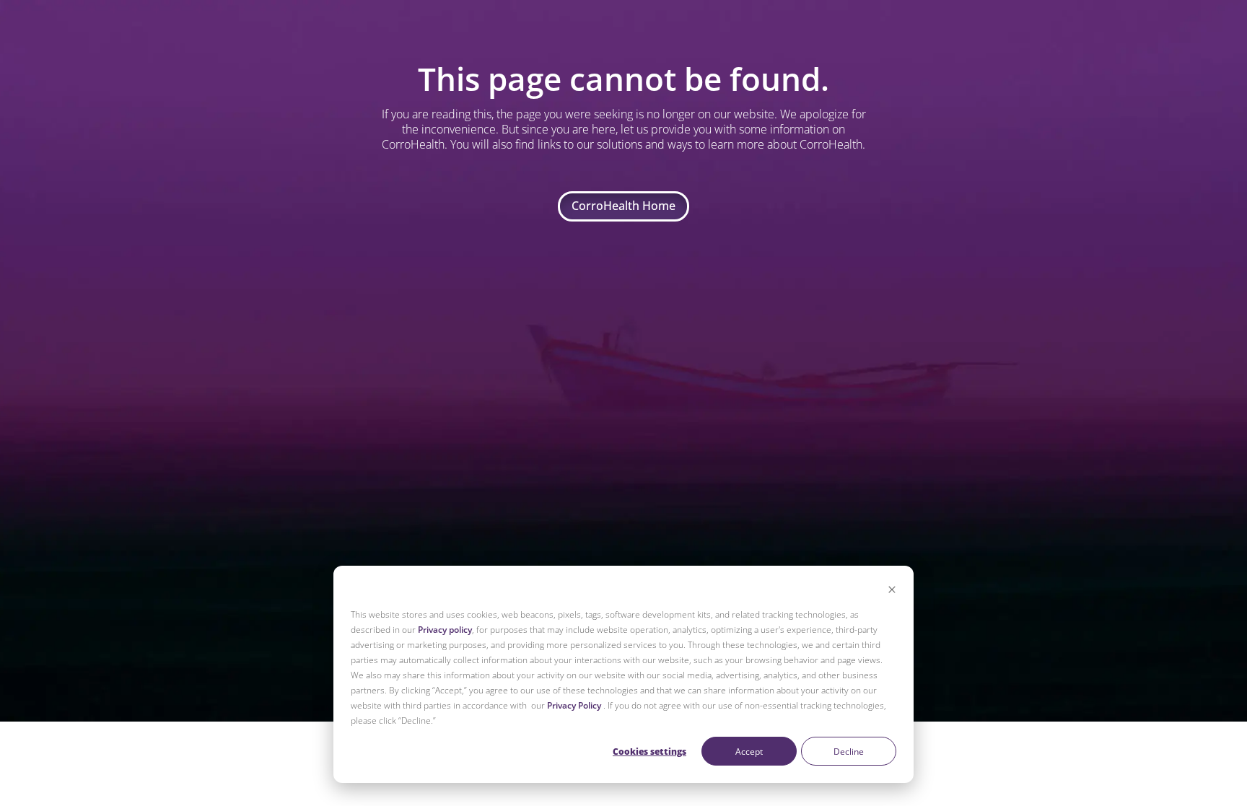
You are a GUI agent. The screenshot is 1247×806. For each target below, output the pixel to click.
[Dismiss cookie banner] (892, 590)
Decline (848, 751)
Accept (749, 751)
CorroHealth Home (623, 206)
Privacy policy (445, 629)
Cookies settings (649, 751)
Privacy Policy (574, 705)
